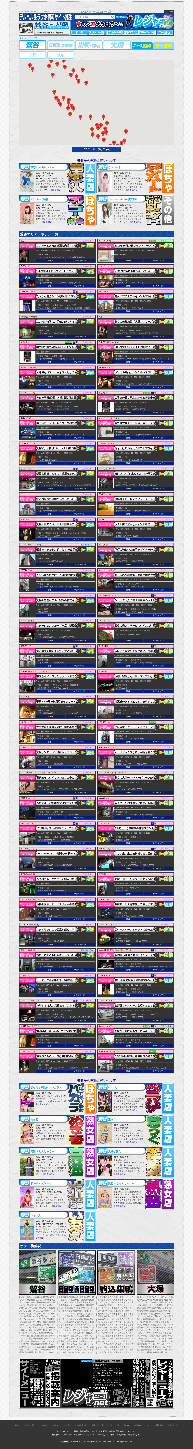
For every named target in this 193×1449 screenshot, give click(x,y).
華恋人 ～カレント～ (42, 167)
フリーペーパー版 (147, 32)
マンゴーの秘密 (39, 199)
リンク (40, 1373)
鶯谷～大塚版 (51, 26)
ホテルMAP (113, 32)
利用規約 (33, 1373)
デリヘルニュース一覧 (61, 1425)
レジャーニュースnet (149, 21)
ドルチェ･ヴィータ (41, 1183)
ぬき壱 (34, 1119)
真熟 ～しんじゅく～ (42, 1151)
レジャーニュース (26, 28)
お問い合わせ (35, 1369)
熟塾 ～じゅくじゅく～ (121, 1183)
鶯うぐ (112, 1119)
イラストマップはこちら (96, 149)
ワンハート (114, 167)
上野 (32, 55)
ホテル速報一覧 (81, 1425)
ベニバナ (113, 1087)
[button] (70, 114)
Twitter (165, 32)
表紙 (79, 32)
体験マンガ (130, 32)
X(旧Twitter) (88, 1361)
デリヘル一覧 (96, 32)
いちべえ (36, 1215)
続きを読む (56, 189)
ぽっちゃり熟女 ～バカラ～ (46, 1087)
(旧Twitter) (122, 17)
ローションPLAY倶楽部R (122, 199)
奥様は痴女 (114, 1151)
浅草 (60, 55)
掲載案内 (33, 1371)
